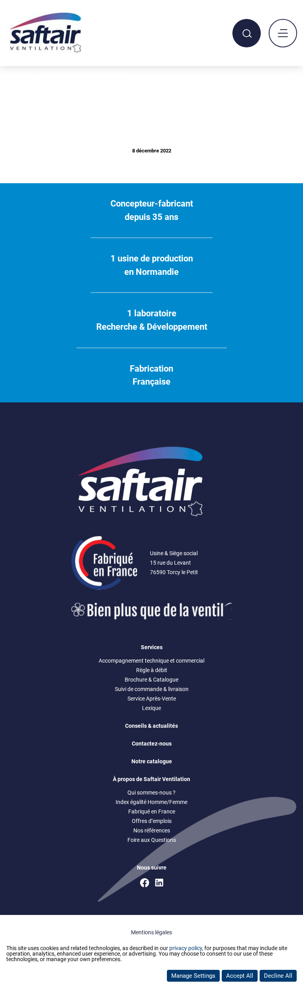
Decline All (278, 975)
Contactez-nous (152, 743)
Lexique (151, 708)
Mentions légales (151, 932)
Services (152, 647)
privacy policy (185, 948)
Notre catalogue (151, 761)
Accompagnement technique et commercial (151, 660)
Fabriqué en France (151, 811)
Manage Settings (193, 975)
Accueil (14, 76)
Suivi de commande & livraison (152, 689)
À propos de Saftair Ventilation (151, 779)
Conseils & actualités (151, 726)
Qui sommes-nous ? (151, 792)
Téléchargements (60, 76)
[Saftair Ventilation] (45, 52)
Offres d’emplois (152, 821)
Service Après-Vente (151, 698)
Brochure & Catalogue (151, 679)
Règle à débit (151, 670)
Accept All (239, 975)
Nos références (151, 830)
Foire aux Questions (151, 840)
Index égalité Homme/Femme (151, 802)
